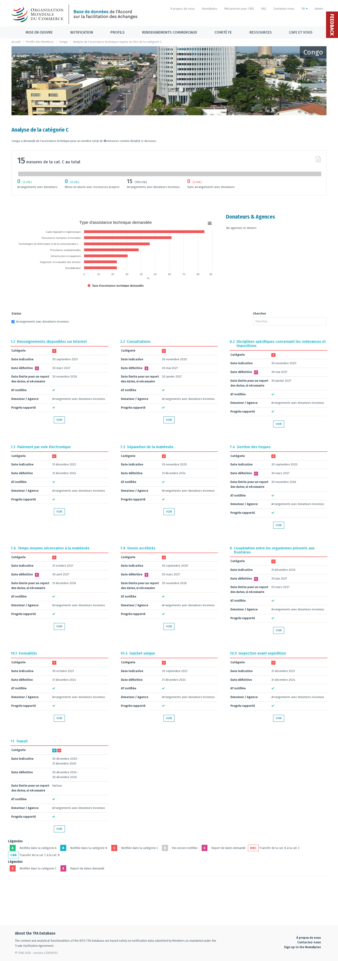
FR (304, 8)
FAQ (263, 8)
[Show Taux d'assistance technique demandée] (116, 285)
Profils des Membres (40, 41)
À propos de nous (182, 8)
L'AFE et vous (300, 32)
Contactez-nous (283, 8)
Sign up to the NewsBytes (302, 947)
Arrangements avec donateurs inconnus (42, 321)
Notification (81, 32)
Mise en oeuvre (39, 32)
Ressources (260, 32)
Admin (319, 8)
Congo (63, 41)
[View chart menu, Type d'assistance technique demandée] (209, 223)
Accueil (16, 41)
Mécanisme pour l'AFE (239, 8)
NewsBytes (209, 8)
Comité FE (223, 32)
